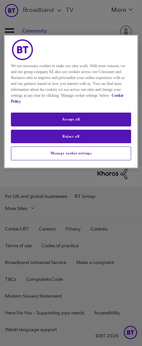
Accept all (71, 119)
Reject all (71, 136)
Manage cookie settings (71, 153)
